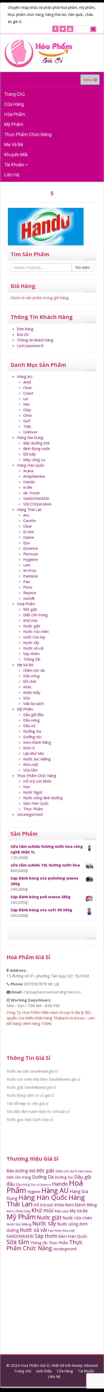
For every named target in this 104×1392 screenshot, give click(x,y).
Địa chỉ (23, 334)
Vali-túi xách (33, 703)
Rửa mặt (30, 764)
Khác (27, 686)
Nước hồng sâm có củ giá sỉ (30, 1095)
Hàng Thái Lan (29, 509)
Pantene (30, 575)
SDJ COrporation (37, 503)
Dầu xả (29, 725)
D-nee (28, 531)
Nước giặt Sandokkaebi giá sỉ (31, 1087)
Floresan (30, 553)
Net (26, 404)
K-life (27, 487)
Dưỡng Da (32, 731)
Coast (28, 393)
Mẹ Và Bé (13, 144)
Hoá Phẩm (26, 603)
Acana (28, 470)
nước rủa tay (34, 636)
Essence (30, 548)
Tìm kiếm (82, 267)
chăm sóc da (34, 670)
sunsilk (29, 598)
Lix (25, 398)
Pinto (27, 587)
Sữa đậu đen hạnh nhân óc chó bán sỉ (38, 1111)
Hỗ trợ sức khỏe (37, 781)
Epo (26, 542)
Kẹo (26, 786)
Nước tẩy (31, 642)
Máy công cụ (34, 459)
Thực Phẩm (33, 808)
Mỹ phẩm (13, 124)
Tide (27, 426)
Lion (26, 564)
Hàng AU (24, 376)
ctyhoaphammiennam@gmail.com (52, 991)
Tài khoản (14, 164)
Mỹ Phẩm (25, 708)
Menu (91, 81)
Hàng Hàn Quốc (30, 465)
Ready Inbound (84, 1365)
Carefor (29, 520)
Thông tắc (32, 659)
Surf (26, 420)
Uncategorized (30, 814)
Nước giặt (31, 625)
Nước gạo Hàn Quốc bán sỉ (30, 1119)
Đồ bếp (29, 454)
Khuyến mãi (16, 154)
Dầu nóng (31, 675)
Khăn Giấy (31, 692)
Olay (27, 409)
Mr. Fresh (31, 492)
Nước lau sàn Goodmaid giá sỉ (32, 1071)
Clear (27, 387)
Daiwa (28, 537)
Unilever (30, 431)
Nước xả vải (33, 648)
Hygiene (30, 559)
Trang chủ (14, 94)
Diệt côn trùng (35, 614)
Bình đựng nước (36, 448)
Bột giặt (30, 609)
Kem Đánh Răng (37, 742)
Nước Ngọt (32, 792)
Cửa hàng (14, 104)
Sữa (26, 697)
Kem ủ (29, 747)
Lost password (30, 345)
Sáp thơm (31, 653)
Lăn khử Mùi (33, 753)
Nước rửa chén (36, 631)
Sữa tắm (30, 769)
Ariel (27, 381)
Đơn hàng (25, 328)
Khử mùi (30, 620)
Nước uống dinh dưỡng (43, 797)
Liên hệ (11, 174)
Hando (29, 481)
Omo (27, 415)
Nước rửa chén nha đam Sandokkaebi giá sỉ (43, 1079)
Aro (26, 514)
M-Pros (29, 570)
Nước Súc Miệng (37, 758)
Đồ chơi (29, 681)
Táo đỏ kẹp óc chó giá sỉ (27, 1103)
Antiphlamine (34, 476)
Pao (26, 581)
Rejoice (29, 592)
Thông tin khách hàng (35, 339)
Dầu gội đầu (33, 714)
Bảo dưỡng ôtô (36, 442)
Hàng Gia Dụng (30, 437)
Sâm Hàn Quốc (36, 803)
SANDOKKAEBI (36, 498)
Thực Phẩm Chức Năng (27, 134)
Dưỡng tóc (32, 736)
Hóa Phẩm (14, 114)
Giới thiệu (44, 1370)
